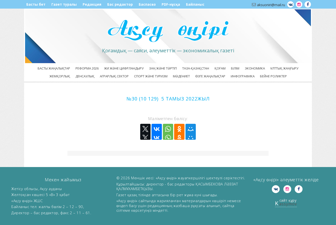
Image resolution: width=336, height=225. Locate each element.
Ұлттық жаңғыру (284, 68)
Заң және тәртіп (163, 68)
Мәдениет (181, 76)
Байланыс (195, 4)
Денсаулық (85, 76)
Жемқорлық (59, 76)
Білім (235, 68)
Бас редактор (120, 4)
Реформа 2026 (87, 68)
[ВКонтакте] (157, 132)
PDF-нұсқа (171, 4)
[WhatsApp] (168, 132)
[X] (145, 132)
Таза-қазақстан (195, 68)
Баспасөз (147, 4)
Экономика (255, 68)
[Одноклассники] (179, 132)
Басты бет (36, 4)
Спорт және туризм (151, 76)
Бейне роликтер (273, 76)
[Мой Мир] (190, 132)
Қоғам (220, 68)
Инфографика (243, 76)
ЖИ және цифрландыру (124, 68)
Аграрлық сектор (114, 76)
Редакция (92, 4)
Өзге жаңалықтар (210, 76)
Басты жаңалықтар (54, 68)
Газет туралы (64, 4)
